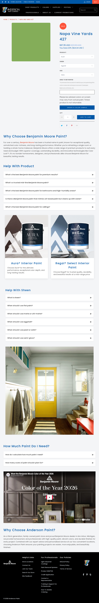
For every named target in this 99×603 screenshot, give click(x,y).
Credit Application (47, 575)
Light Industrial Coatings (46, 563)
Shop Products (32, 7)
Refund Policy (64, 562)
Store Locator (16, 2)
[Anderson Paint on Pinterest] (5, 2)
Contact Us (26, 565)
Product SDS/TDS (47, 571)
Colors (46, 7)
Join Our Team (27, 569)
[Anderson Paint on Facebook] (2, 2)
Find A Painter (29, 2)
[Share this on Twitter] (62, 125)
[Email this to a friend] (77, 125)
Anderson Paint (14, 599)
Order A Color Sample (77, 107)
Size (61, 71)
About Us (47, 12)
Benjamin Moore (27, 142)
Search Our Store (28, 572)
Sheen (62, 61)
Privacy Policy (64, 565)
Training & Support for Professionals (49, 585)
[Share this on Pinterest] (72, 125)
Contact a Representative (46, 579)
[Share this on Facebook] (67, 125)
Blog (38, 2)
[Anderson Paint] (11, 10)
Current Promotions (64, 12)
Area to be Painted (77, 84)
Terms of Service (66, 569)
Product (63, 52)
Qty (61, 113)
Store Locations (27, 562)
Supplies (56, 7)
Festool (68, 7)
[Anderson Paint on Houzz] (8, 2)
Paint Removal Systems (49, 567)
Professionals (33, 12)
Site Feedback (27, 576)
